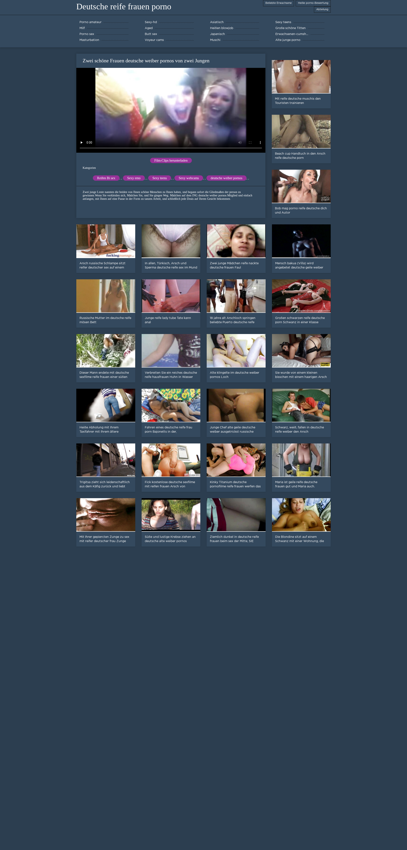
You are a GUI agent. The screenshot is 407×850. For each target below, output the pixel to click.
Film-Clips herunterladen (171, 160)
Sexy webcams (189, 178)
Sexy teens (159, 178)
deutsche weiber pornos (226, 178)
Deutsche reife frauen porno (123, 6)
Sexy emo (134, 178)
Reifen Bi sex (106, 178)
